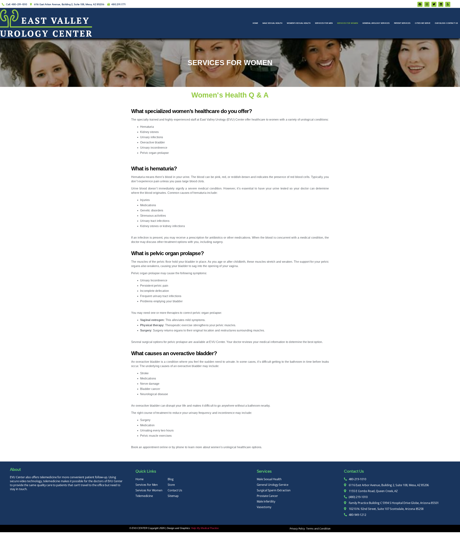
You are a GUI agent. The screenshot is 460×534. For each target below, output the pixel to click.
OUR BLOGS (440, 23)
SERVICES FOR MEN (324, 23)
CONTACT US (452, 23)
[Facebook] (419, 4)
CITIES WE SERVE (422, 23)
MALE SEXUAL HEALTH (272, 23)
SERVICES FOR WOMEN (347, 23)
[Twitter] (433, 4)
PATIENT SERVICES (402, 23)
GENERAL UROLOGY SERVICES (376, 23)
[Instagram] (426, 4)
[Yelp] (447, 4)
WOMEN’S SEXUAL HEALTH (298, 23)
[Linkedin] (440, 4)
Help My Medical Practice (205, 528)
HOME (255, 23)
